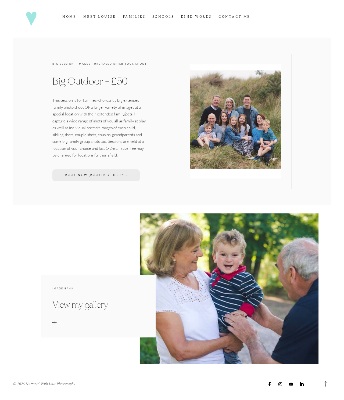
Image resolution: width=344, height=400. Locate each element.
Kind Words (196, 16)
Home (69, 16)
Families (134, 16)
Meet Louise (99, 16)
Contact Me (234, 16)
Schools (163, 16)
